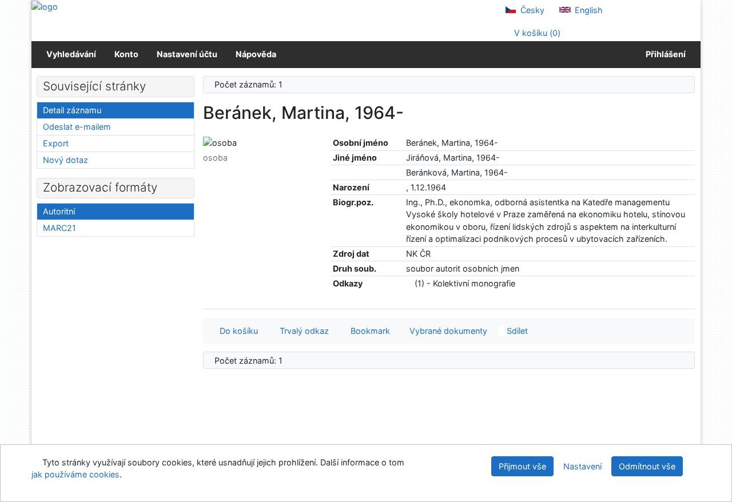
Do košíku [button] (236, 331)
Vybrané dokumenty (447, 331)
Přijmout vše (522, 466)
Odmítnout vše (647, 466)
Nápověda (256, 54)
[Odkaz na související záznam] (409, 283)
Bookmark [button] (368, 331)
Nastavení (582, 466)
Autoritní (59, 211)
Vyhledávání (71, 54)
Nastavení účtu (187, 54)
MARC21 (59, 228)
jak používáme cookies (75, 474)
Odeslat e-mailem (77, 127)
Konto (126, 54)
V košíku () (536, 33)
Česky (531, 10)
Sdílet (516, 331)
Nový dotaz (65, 160)
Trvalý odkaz (302, 331)
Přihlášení (664, 54)
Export (56, 143)
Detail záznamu (72, 110)
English (587, 10)
